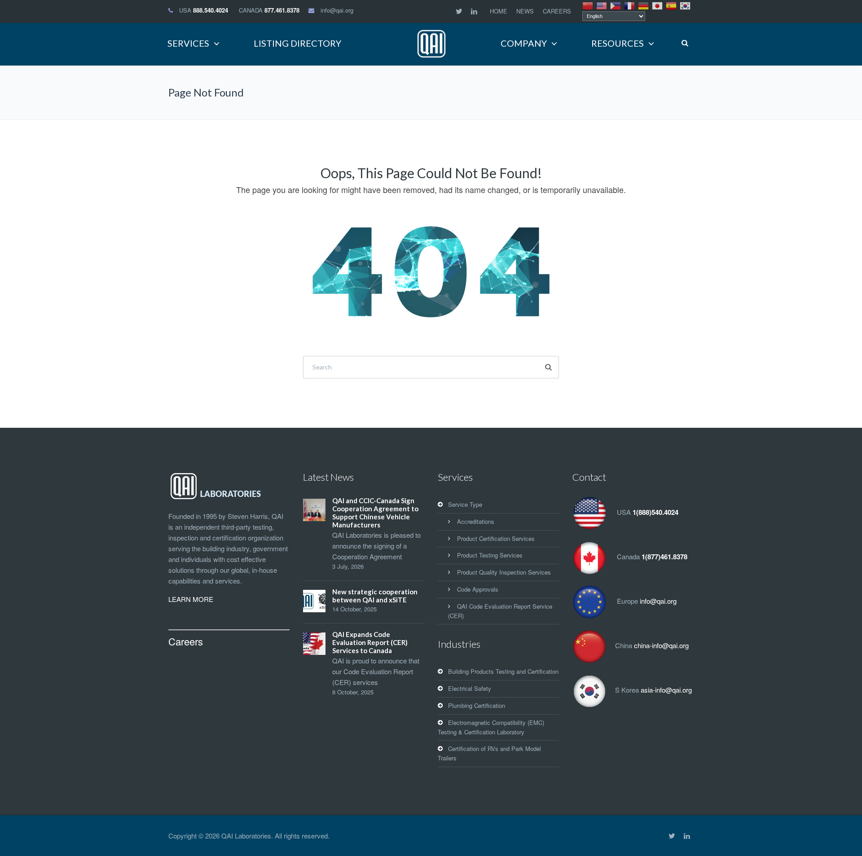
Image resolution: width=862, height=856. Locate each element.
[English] (602, 4)
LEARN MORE (190, 599)
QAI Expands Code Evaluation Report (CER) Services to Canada (370, 642)
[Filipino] (616, 4)
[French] (630, 4)
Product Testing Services (490, 555)
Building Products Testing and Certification (503, 671)
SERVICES (188, 43)
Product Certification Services (496, 538)
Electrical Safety (469, 688)
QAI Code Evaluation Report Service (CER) (500, 611)
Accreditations (475, 521)
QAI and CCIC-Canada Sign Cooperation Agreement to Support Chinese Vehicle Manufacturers (375, 512)
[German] (644, 4)
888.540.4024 (210, 10)
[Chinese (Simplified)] (588, 4)
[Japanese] (658, 4)
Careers (185, 641)
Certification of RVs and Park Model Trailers (489, 753)
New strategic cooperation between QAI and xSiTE (375, 596)
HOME (498, 11)
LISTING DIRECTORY (297, 43)
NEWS (525, 11)
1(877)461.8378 (664, 557)
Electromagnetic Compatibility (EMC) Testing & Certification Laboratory (491, 727)
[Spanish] (671, 4)
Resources (617, 43)
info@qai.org (337, 10)
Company (524, 43)
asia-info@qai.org (666, 689)
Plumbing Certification (476, 705)
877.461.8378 (281, 10)
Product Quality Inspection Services (504, 572)
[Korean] (685, 4)
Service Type (465, 504)
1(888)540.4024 (655, 512)
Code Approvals (477, 589)
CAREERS (557, 11)
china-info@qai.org (661, 645)
